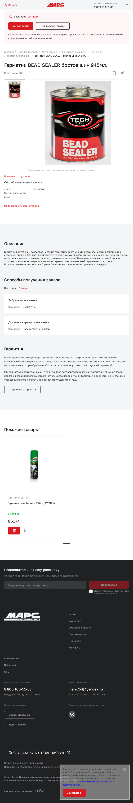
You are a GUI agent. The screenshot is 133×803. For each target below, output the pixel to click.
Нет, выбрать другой (53, 25)
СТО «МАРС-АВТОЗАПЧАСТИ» (38, 753)
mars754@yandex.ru (86, 689)
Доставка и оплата (80, 627)
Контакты (74, 647)
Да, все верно (20, 25)
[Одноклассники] (116, 77)
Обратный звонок (19, 714)
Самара (23, 288)
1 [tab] (66, 543)
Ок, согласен (74, 792)
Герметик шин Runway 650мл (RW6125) (31, 503)
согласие (104, 591)
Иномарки (75, 640)
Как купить (75, 620)
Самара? (33, 16)
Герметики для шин (19, 497)
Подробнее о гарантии (22, 389)
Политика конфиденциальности (23, 762)
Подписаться (109, 584)
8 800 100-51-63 (103, 7)
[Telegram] (105, 77)
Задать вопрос (17, 724)
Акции (72, 614)
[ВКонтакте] (110, 77)
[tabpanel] (34, 487)
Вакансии (10, 664)
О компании (11, 658)
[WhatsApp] (121, 77)
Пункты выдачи (78, 634)
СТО (6, 671)
